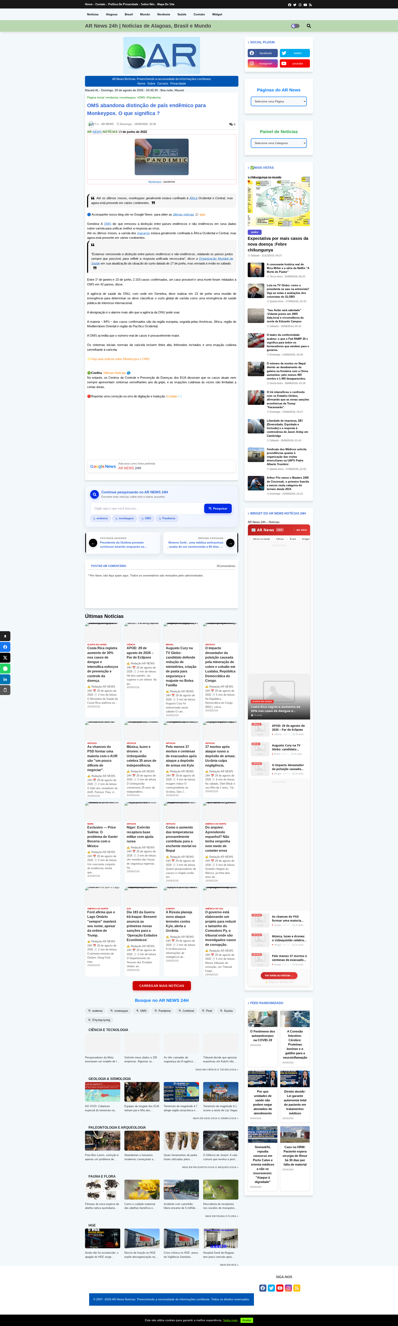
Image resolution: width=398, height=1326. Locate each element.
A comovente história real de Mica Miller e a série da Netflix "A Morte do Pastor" (288, 268)
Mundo (145, 14)
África (193, 198)
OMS (141, 97)
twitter (298, 53)
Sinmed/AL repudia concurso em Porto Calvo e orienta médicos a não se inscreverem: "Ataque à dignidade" (262, 1164)
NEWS (97, 131)
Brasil (129, 14)
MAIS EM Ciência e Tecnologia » (217, 1069)
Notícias (93, 14)
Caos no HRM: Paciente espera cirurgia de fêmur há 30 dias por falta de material (295, 1155)
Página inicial (95, 97)
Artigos (305, 538)
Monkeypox (154, 181)
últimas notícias (183, 214)
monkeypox (128, 97)
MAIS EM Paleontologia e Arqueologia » (210, 1167)
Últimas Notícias (114, 373)
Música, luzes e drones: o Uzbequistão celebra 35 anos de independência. (288, 938)
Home (88, 4)
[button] (309, 26)
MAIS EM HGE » (229, 1265)
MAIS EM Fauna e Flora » (222, 1216)
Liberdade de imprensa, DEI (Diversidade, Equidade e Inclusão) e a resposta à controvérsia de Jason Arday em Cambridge (287, 428)
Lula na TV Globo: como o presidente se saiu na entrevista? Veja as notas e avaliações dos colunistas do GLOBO (288, 291)
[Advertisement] (279, 610)
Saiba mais (230, 1320)
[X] (5, 658)
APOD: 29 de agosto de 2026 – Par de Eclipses (288, 728)
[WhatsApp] (5, 668)
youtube (297, 63)
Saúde (181, 14)
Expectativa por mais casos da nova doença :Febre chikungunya (278, 244)
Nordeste (163, 14)
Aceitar (247, 1320)
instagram (265, 63)
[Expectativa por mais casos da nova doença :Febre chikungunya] (279, 201)
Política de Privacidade (123, 4)
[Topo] (5, 636)
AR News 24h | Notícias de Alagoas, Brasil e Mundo (148, 26)
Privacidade (178, 83)
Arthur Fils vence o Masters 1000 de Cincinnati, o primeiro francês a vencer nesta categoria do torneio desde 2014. (288, 483)
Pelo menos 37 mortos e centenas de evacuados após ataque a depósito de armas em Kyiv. (289, 958)
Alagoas (112, 14)
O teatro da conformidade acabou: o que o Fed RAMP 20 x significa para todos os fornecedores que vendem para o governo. (288, 342)
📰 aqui (199, 214)
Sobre (151, 83)
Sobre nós (147, 4)
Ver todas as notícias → (279, 975)
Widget (217, 14)
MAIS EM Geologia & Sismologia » (216, 1118)
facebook (266, 53)
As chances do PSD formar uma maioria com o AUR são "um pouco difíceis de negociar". (286, 919)
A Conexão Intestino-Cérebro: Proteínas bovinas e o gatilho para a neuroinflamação (295, 1044)
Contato (100, 4)
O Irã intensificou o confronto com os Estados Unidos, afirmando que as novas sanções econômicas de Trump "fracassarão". (288, 400)
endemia (112, 97)
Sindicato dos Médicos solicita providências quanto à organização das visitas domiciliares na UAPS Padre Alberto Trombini (286, 457)
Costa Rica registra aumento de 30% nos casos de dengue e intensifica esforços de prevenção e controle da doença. (278, 709)
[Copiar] (5, 690)
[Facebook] (5, 647)
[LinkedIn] (5, 679)
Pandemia (154, 97)
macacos (143, 233)
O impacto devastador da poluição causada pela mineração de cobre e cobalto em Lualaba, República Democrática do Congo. (289, 767)
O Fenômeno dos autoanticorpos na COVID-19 (262, 1036)
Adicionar (161, 466)
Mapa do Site (165, 4)
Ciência (280, 538)
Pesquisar (220, 508)
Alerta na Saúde (261, 538)
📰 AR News (266, 529)
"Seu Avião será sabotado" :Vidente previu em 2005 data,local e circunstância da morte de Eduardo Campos (285, 316)
